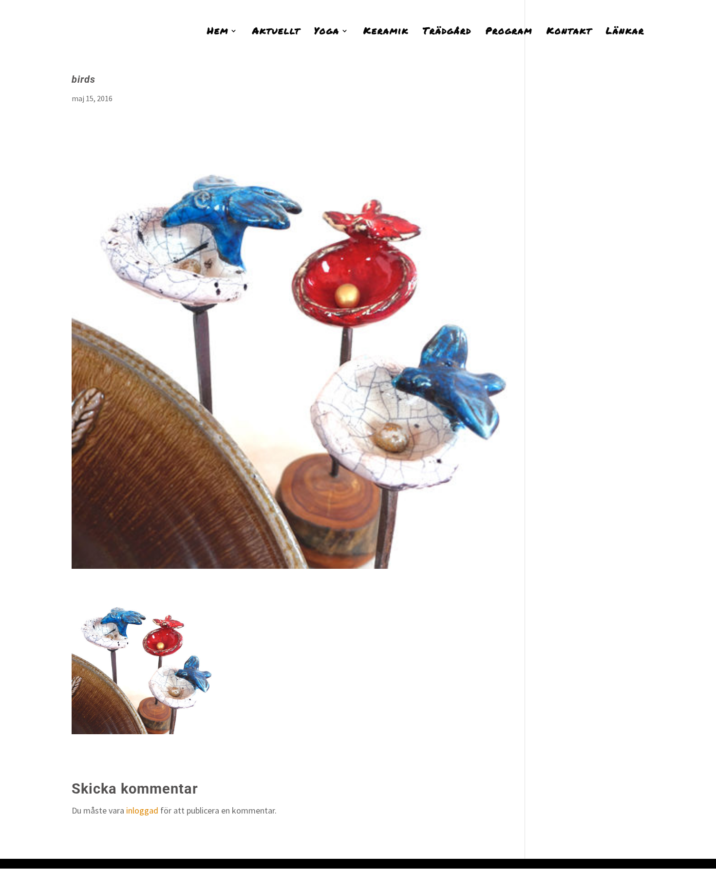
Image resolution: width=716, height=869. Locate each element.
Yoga (326, 32)
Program (509, 32)
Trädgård (447, 32)
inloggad (142, 810)
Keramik (386, 32)
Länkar (625, 32)
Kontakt (569, 32)
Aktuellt (276, 32)
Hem (217, 32)
